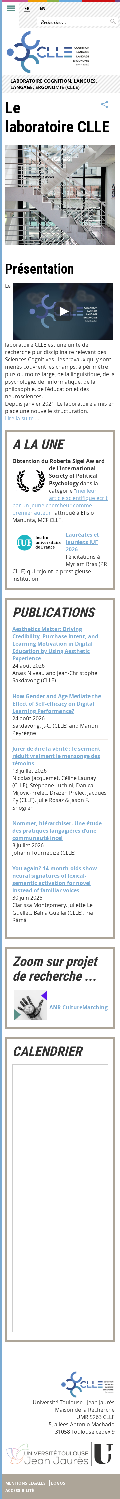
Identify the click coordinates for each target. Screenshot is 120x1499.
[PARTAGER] (105, 104)
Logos (58, 1483)
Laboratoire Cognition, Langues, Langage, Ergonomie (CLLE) (53, 84)
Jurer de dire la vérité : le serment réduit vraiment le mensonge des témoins (56, 756)
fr (27, 8)
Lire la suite (19, 418)
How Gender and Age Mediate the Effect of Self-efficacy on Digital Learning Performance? (56, 703)
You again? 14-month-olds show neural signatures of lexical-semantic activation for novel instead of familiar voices (54, 879)
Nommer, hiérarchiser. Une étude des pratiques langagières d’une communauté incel (57, 831)
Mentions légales (25, 1483)
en (43, 8)
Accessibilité (19, 1490)
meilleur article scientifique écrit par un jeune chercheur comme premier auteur (60, 501)
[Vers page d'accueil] (48, 52)
